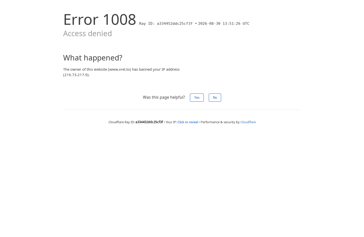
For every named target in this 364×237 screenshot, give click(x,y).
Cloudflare (248, 122)
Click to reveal (188, 122)
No (215, 97)
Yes (197, 97)
